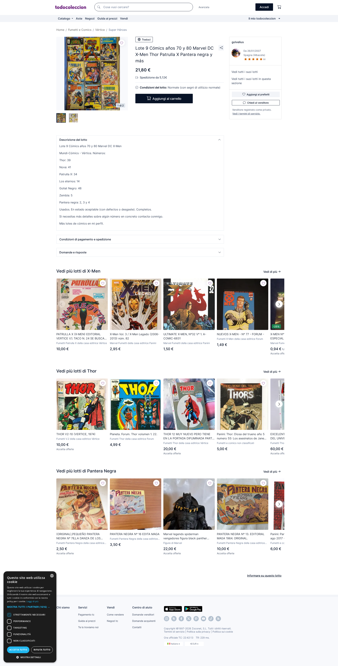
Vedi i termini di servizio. (246, 113)
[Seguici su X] (188, 618)
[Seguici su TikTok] (211, 618)
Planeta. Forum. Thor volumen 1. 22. (133, 434)
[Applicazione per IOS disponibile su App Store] (173, 608)
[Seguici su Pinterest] (196, 618)
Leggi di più (32, 601)
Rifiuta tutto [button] (42, 649)
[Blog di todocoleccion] (218, 618)
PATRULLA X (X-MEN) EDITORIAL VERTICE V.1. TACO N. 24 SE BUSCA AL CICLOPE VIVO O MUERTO (80, 336)
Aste (79, 18)
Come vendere (115, 614)
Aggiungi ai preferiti (258, 94)
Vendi (124, 18)
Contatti (136, 627)
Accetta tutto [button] (18, 649)
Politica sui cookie (222, 631)
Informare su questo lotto (264, 575)
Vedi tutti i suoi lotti (244, 72)
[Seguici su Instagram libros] (174, 618)
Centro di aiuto (142, 607)
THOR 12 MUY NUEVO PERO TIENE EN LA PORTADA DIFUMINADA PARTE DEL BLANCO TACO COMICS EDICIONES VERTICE (188, 436)
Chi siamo (63, 607)
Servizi (82, 607)
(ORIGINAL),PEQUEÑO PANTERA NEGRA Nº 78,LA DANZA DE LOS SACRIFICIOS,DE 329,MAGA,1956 (78, 536)
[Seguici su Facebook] (181, 618)
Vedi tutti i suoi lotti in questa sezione (251, 81)
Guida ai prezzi (107, 18)
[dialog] (30, 616)
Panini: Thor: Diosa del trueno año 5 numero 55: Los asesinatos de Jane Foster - (241, 436)
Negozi (90, 18)
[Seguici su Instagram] (166, 618)
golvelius (238, 42)
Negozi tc (112, 620)
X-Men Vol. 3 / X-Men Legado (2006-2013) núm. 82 (134, 336)
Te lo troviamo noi (88, 627)
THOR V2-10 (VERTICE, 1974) (75, 434)
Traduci (146, 39)
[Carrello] (279, 7)
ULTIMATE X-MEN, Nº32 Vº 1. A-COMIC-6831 (184, 336)
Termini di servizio (174, 631)
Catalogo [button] (64, 18)
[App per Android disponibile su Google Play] (193, 608)
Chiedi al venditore (258, 102)
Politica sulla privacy (198, 631)
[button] (140, 140)
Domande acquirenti (143, 620)
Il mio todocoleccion (262, 18)
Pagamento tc (86, 614)
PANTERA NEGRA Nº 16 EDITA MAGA (134, 534)
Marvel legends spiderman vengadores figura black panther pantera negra (185, 536)
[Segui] (121, 43)
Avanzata (204, 7)
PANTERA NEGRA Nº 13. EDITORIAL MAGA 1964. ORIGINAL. (240, 536)
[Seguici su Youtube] (203, 618)
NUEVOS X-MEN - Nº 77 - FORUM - (240, 334)
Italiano (175, 643)
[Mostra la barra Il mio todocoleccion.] (279, 18)
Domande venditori (143, 614)
